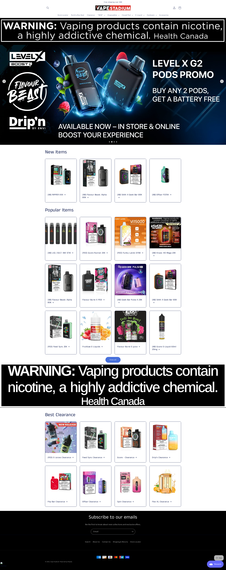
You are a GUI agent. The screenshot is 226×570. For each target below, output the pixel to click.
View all (113, 359)
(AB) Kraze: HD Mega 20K (164, 253)
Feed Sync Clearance (92, 457)
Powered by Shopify (66, 561)
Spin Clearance (124, 501)
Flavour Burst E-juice (127, 346)
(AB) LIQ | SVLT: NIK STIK (59, 253)
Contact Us (106, 542)
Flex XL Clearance (160, 501)
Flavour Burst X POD (92, 300)
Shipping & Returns (120, 542)
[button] (47, 8)
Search (87, 542)
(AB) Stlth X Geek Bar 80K (129, 194)
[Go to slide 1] (109, 141)
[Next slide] (222, 81)
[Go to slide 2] (111, 141)
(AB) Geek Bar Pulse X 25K (129, 300)
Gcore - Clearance (125, 457)
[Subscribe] (132, 532)
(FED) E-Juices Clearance (59, 457)
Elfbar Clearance (90, 501)
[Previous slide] (4, 81)
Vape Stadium (54, 561)
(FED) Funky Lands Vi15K (129, 253)
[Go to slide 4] (116, 141)
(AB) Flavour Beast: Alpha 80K (94, 196)
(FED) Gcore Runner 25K (93, 253)
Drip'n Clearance (160, 457)
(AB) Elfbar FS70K (160, 194)
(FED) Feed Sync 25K (57, 346)
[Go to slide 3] (114, 141)
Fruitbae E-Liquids (91, 346)
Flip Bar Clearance (56, 501)
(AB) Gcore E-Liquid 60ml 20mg (164, 348)
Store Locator (135, 542)
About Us (96, 542)
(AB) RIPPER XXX (55, 194)
